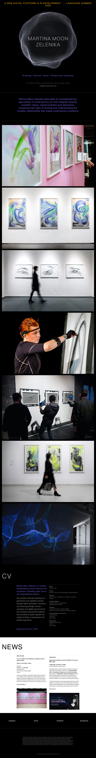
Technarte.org (52, 689)
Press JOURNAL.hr (21, 684)
